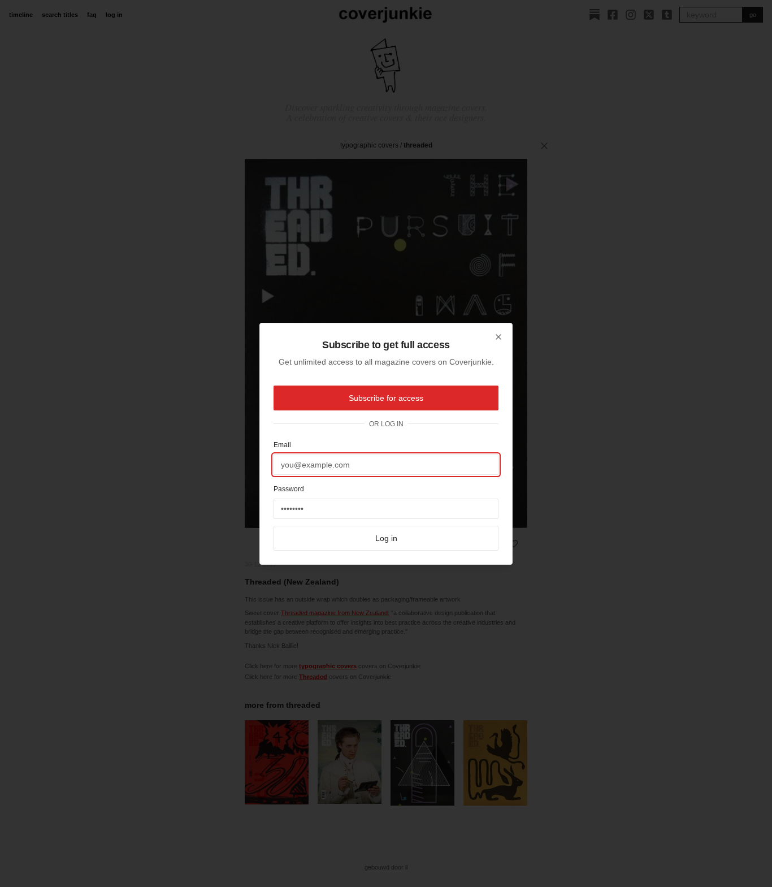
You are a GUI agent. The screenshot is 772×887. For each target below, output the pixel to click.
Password (289, 489)
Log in (386, 538)
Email (282, 445)
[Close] (498, 336)
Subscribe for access (386, 398)
